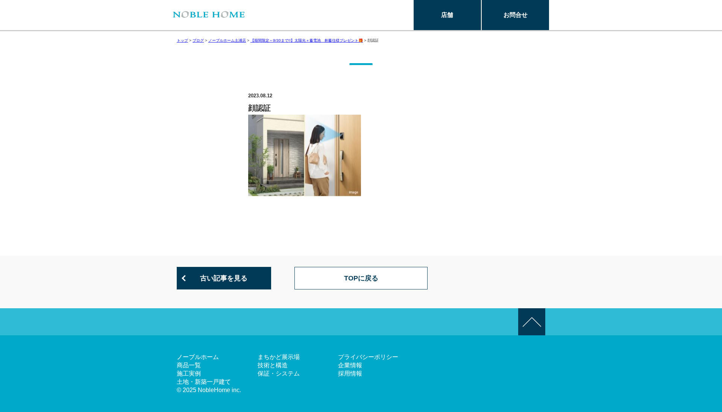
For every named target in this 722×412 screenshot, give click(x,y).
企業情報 (350, 365)
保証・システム (279, 373)
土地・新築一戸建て (204, 382)
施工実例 (189, 373)
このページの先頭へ (531, 321)
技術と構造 (273, 365)
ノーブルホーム (198, 357)
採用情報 (350, 373)
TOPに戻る (361, 278)
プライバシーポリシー (368, 357)
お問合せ (516, 15)
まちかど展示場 (279, 357)
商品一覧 (189, 365)
